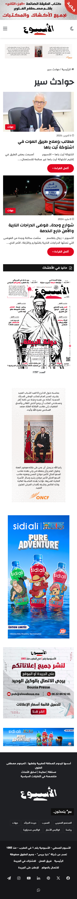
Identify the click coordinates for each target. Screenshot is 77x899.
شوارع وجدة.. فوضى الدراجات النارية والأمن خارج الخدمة (41, 228)
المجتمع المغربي (63, 823)
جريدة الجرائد (30, 823)
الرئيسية (66, 69)
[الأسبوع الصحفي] (38, 29)
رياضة (69, 830)
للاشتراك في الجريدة (25, 861)
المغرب (45, 823)
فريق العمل (45, 861)
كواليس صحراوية (31, 830)
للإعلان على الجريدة (28, 867)
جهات (15, 823)
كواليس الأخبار (53, 830)
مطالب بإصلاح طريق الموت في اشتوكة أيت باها (46, 144)
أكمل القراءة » (60, 168)
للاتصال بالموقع (50, 867)
